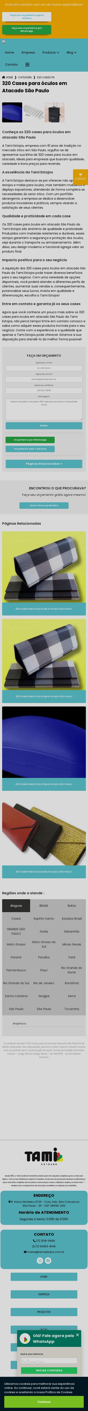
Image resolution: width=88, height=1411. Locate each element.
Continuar (44, 1401)
